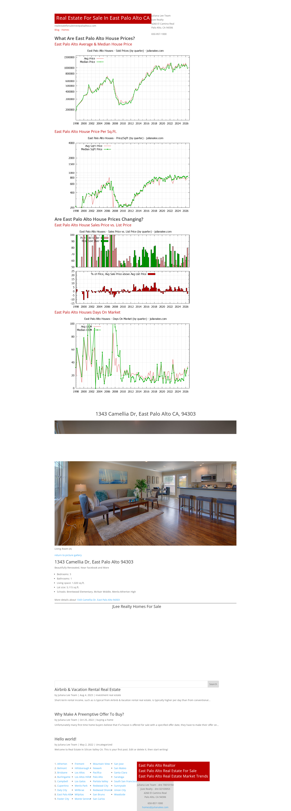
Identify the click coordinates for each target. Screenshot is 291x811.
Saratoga (119, 776)
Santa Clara (120, 772)
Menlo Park (81, 785)
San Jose (119, 763)
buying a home (104, 719)
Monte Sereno (83, 798)
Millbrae (79, 790)
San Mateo (120, 768)
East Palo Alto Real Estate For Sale (168, 770)
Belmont (62, 768)
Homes (65, 29)
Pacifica (97, 772)
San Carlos (99, 798)
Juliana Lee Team (67, 695)
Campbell (62, 781)
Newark (97, 768)
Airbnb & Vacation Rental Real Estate (88, 689)
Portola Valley (100, 781)
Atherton (62, 763)
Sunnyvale (120, 785)
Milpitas (79, 794)
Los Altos (80, 772)
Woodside (119, 794)
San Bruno (99, 794)
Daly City (62, 790)
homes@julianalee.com (155, 807)
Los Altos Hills (82, 776)
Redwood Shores (102, 790)
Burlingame (63, 776)
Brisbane (62, 772)
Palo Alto (98, 776)
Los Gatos (80, 781)
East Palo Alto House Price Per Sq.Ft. (86, 131)
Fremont (79, 763)
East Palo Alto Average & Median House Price (93, 43)
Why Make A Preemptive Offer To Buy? (89, 714)
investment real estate (108, 695)
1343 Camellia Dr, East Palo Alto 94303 (98, 599)
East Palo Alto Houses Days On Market (87, 312)
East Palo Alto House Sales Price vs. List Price (93, 224)
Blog (57, 29)
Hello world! (65, 739)
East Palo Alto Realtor (157, 765)
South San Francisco (125, 781)
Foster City (63, 798)
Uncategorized (104, 744)
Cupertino (63, 785)
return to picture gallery (68, 555)
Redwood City (100, 785)
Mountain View (101, 763)
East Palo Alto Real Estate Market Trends (173, 775)
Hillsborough (82, 768)
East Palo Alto (64, 794)
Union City (120, 790)
